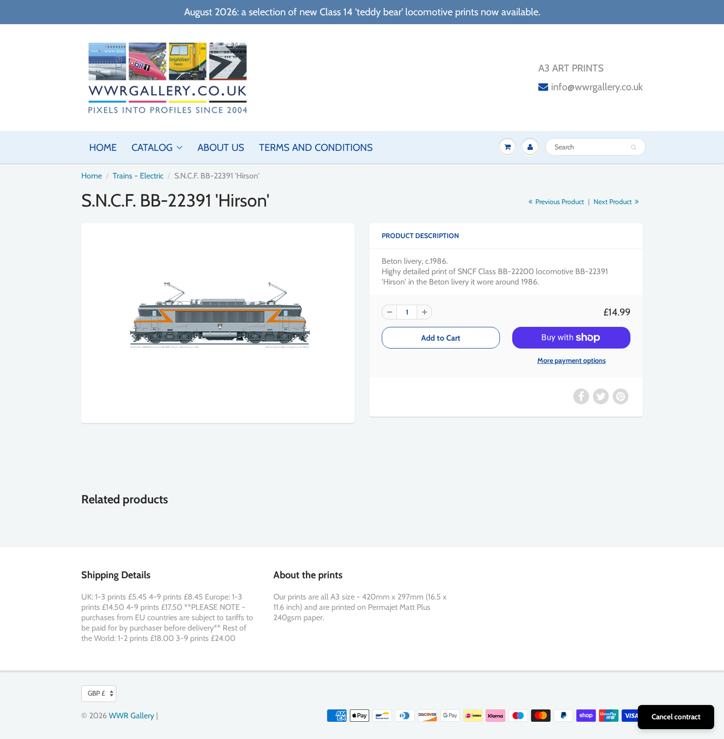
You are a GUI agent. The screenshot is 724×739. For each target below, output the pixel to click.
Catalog (152, 147)
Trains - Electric (138, 175)
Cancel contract (676, 716)
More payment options (571, 360)
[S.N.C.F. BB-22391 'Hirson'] (218, 322)
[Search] (633, 147)
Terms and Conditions (316, 147)
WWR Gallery (131, 715)
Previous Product (559, 201)
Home (103, 147)
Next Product (613, 201)
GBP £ (96, 693)
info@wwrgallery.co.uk (597, 87)
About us (220, 147)
